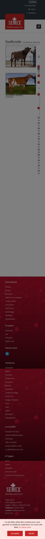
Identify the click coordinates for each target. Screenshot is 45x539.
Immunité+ (9, 368)
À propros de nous (12, 431)
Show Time (9, 396)
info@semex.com (18, 510)
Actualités (8, 468)
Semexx (8, 385)
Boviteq (8, 287)
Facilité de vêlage (11, 393)
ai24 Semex (9, 305)
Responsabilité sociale (13, 446)
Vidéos (33, 9)
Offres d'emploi (11, 442)
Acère (7, 403)
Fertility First (9, 378)
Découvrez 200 (10, 472)
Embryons (9, 338)
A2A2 (7, 407)
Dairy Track (9, 308)
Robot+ (8, 371)
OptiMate (8, 315)
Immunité (8, 294)
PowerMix (9, 389)
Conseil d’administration (14, 435)
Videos (7, 464)
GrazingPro (9, 414)
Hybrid (7, 410)
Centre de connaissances (14, 475)
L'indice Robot (10, 301)
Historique (9, 439)
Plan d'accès (9, 513)
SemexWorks (10, 319)
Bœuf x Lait (9, 341)
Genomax (8, 382)
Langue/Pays (31, 5)
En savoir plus (25, 527)
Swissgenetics (10, 418)
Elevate (8, 290)
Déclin (31, 533)
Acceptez (15, 533)
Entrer (33, 2)
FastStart (8, 375)
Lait (6, 334)
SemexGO (9, 330)
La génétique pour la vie (14, 449)
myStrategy (9, 312)
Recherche (32, 13)
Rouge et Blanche (11, 400)
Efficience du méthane (13, 297)
